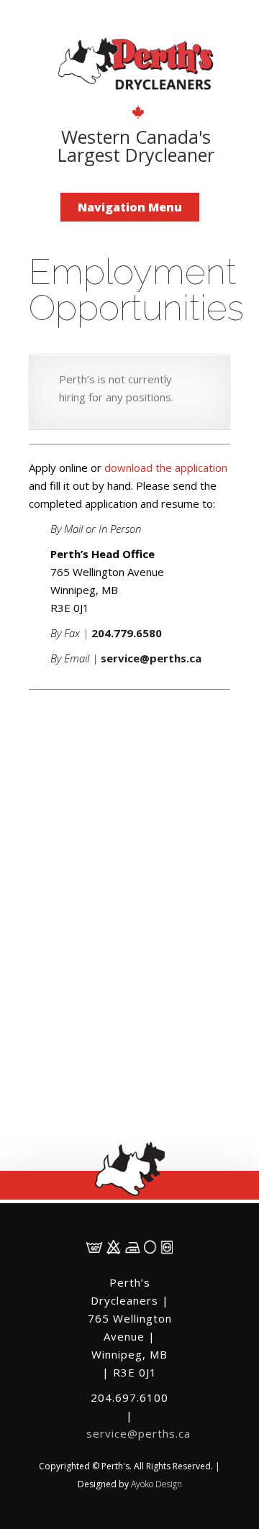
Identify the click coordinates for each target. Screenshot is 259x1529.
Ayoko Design (156, 1484)
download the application (165, 467)
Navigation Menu (130, 207)
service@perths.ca (138, 1433)
